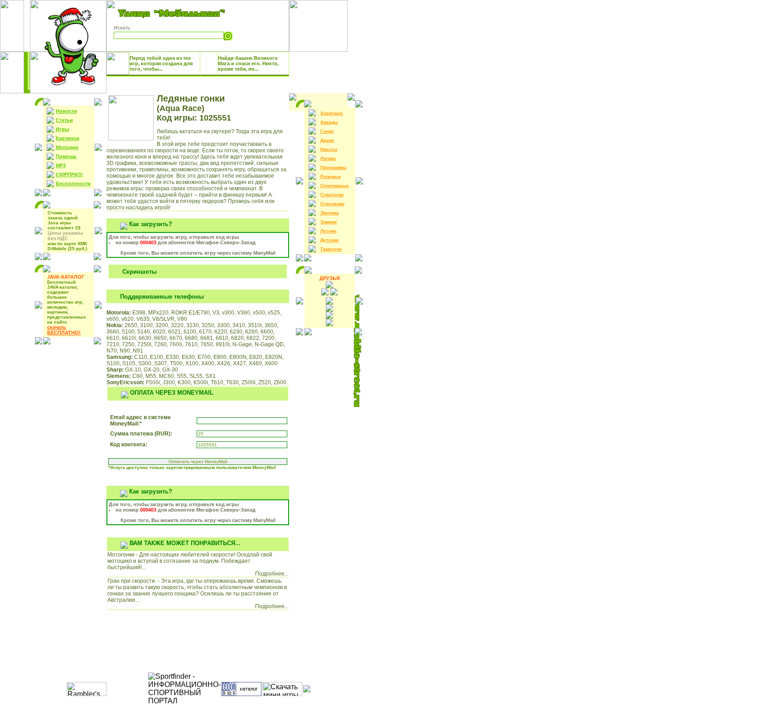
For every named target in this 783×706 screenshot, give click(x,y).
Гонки (327, 131)
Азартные (331, 113)
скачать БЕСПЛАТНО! (64, 329)
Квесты (329, 149)
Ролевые (330, 176)
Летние (328, 230)
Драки (327, 140)
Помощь (66, 156)
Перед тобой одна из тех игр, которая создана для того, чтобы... (161, 63)
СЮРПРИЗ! (69, 174)
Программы (333, 167)
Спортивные (334, 185)
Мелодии (67, 147)
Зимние (328, 221)
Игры (62, 129)
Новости (66, 111)
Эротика (329, 212)
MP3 (61, 165)
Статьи (64, 120)
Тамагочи (331, 249)
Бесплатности (73, 183)
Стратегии (331, 194)
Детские (329, 239)
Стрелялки (332, 203)
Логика (328, 158)
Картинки (67, 138)
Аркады (329, 122)
